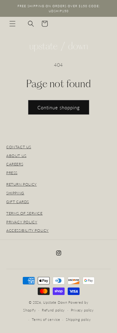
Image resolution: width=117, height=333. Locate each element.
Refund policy (53, 310)
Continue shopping (58, 107)
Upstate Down (55, 302)
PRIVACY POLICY (21, 222)
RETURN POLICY (21, 184)
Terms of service (46, 319)
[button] (12, 24)
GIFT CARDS (17, 201)
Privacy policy (82, 310)
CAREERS (14, 164)
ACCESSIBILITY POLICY (27, 230)
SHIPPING (15, 193)
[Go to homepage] (58, 46)
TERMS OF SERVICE (24, 213)
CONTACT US (18, 147)
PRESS (11, 172)
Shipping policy (78, 319)
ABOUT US (16, 155)
